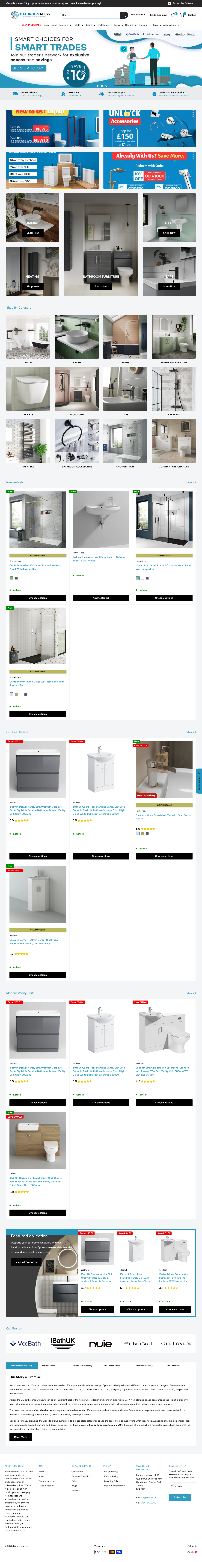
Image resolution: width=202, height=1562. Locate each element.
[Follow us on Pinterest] (196, 1552)
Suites (54, 25)
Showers (143, 25)
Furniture (63, 25)
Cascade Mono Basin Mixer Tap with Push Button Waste (163, 817)
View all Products (26, 1262)
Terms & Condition (80, 1476)
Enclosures (103, 25)
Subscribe (180, 1497)
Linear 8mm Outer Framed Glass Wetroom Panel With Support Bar (163, 567)
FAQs (74, 1481)
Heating (129, 25)
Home (46, 25)
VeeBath (13, 935)
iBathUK (13, 802)
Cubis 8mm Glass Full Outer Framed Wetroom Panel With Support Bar (35, 567)
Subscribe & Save (183, 3)
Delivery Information (114, 1485)
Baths (117, 25)
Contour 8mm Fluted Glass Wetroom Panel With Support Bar (36, 683)
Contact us (77, 1471)
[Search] (124, 15)
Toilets (77, 25)
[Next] (195, 1273)
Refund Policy (111, 1476)
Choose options (38, 597)
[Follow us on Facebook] (188, 1552)
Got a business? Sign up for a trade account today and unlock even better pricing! (53, 3)
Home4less (141, 810)
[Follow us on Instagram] (192, 1552)
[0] (173, 15)
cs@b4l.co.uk (149, 1497)
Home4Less (15, 561)
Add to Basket (101, 597)
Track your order (47, 1481)
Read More (20, 1437)
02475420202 (148, 1502)
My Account (138, 14)
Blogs (74, 1485)
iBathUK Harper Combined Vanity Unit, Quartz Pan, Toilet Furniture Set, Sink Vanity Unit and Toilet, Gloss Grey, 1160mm (35, 1181)
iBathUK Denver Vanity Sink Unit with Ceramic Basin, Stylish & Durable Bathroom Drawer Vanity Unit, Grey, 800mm (37, 810)
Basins (89, 25)
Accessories (169, 25)
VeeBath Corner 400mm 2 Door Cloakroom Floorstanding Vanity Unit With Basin (34, 941)
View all (191, 482)
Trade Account (158, 15)
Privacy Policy (111, 1471)
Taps (155, 25)
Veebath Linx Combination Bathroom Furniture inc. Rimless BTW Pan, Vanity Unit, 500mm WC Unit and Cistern (162, 1071)
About (42, 1476)
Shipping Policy (112, 1481)
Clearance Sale (31, 25)
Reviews (75, 1490)
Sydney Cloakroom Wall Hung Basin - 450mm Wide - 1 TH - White (99, 558)
